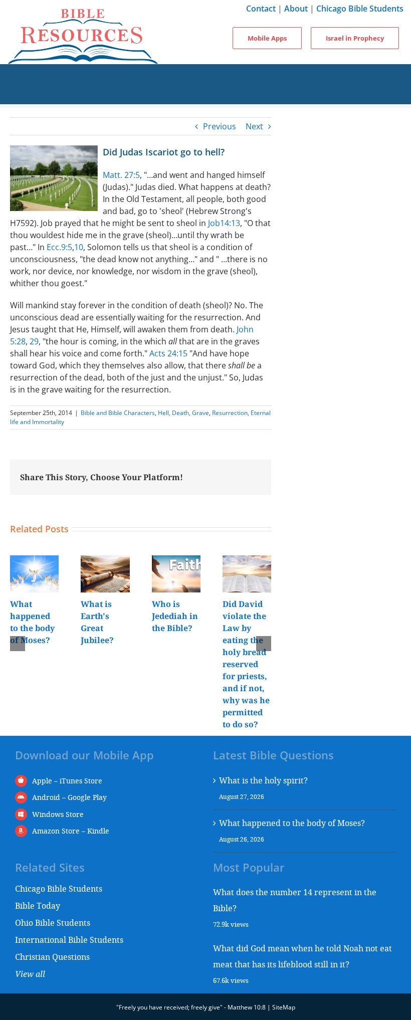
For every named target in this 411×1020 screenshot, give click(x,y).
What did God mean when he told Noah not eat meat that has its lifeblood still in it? (302, 956)
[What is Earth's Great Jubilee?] (105, 560)
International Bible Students (69, 939)
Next (254, 126)
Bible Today (37, 905)
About (296, 8)
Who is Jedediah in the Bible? (175, 616)
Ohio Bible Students (52, 922)
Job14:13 (224, 223)
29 (34, 341)
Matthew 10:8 (247, 1007)
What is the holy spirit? (263, 780)
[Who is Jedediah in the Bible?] (176, 560)
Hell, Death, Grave (183, 413)
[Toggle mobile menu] (205, 74)
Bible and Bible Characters (118, 413)
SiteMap (283, 1007)
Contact (261, 8)
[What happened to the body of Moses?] (34, 560)
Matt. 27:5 (121, 174)
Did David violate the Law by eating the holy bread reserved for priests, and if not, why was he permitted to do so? (246, 664)
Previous (219, 126)
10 (78, 247)
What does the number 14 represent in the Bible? (294, 900)
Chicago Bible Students (359, 8)
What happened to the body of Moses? (292, 823)
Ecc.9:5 (59, 247)
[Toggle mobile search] (205, 94)
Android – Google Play (69, 797)
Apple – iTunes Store (67, 780)
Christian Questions (52, 956)
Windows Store (58, 814)
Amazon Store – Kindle (70, 831)
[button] (17, 643)
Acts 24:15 (168, 353)
